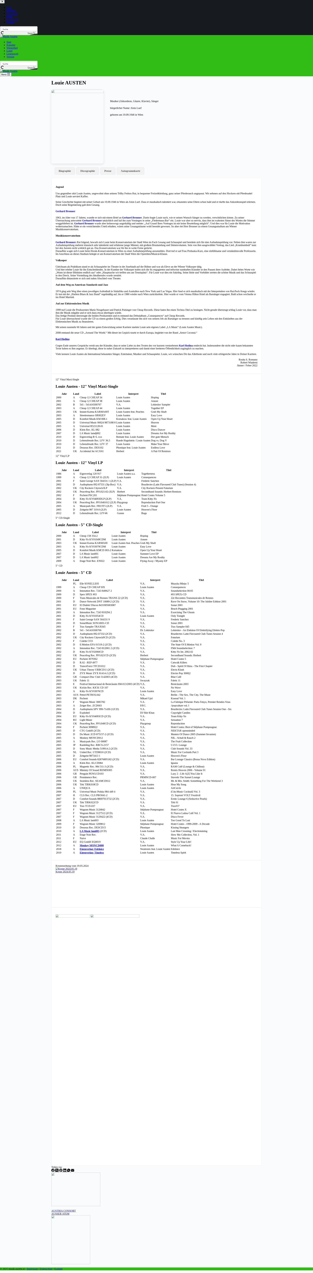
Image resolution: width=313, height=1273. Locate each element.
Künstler (11, 45)
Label (9, 50)
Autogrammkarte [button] (130, 171)
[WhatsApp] (69, 1171)
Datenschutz (46, 1268)
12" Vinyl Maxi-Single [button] (67, 379)
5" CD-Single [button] (63, 518)
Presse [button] (107, 171)
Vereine (10, 56)
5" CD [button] (59, 565)
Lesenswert (12, 53)
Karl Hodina (186, 345)
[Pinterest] (61, 1171)
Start (9, 42)
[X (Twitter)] (57, 1171)
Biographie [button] (65, 171)
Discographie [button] (87, 171)
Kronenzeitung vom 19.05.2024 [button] (72, 865)
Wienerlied (12, 47)
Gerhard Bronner (65, 211)
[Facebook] (53, 1171)
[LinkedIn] (65, 1171)
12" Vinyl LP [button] (62, 456)
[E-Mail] (72, 1171)
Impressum (32, 1268)
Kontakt (58, 1268)
